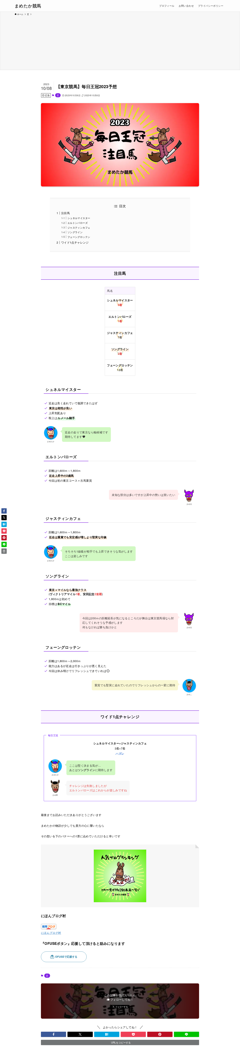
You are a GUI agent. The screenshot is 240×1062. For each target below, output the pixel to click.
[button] (53, 1034)
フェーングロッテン (78, 237)
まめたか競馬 (28, 6)
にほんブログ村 (51, 933)
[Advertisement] (120, 42)
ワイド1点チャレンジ (75, 242)
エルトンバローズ (77, 223)
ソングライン (75, 232)
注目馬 (65, 213)
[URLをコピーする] (4, 551)
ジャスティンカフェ (78, 227)
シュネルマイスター (78, 218)
